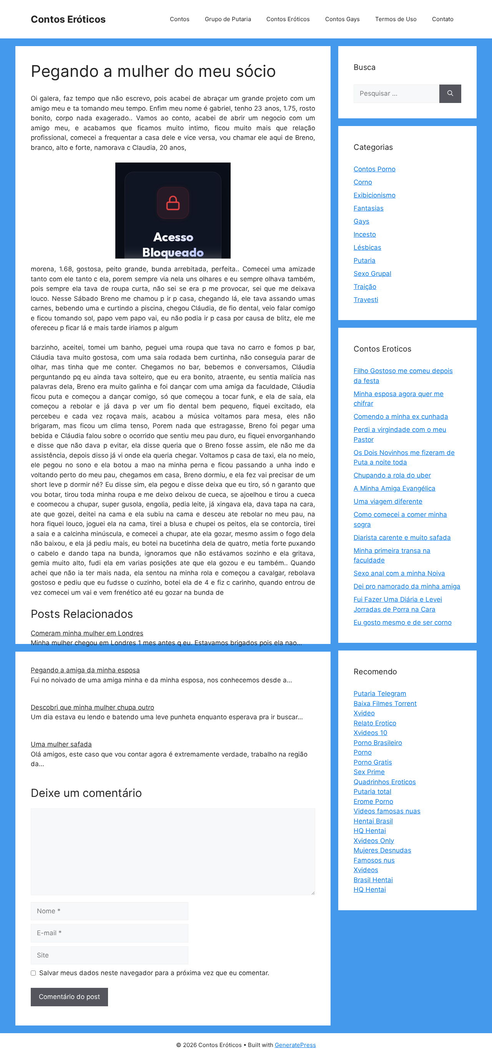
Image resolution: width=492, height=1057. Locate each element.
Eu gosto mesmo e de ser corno (403, 622)
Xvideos (366, 870)
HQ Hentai (370, 831)
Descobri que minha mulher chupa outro (92, 707)
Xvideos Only (374, 841)
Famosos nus (374, 860)
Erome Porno (373, 801)
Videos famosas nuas (387, 811)
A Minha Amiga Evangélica (394, 488)
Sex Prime (369, 772)
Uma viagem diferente (388, 501)
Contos (179, 19)
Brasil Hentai (373, 880)
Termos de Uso (396, 19)
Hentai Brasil (373, 821)
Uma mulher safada (61, 744)
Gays (361, 221)
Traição (365, 286)
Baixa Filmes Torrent (385, 703)
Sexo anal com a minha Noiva (399, 573)
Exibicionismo (375, 195)
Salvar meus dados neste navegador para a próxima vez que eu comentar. (154, 973)
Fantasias (369, 208)
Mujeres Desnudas (382, 850)
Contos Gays (342, 19)
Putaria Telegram (380, 693)
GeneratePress (295, 1045)
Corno (363, 182)
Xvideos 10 (370, 733)
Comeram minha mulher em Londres (87, 633)
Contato (443, 19)
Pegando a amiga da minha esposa (85, 670)
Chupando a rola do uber (392, 475)
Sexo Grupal (372, 273)
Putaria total (372, 791)
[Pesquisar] (450, 94)
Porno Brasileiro (378, 743)
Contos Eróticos (68, 19)
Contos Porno (375, 169)
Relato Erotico (375, 723)
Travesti (366, 300)
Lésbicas (367, 247)
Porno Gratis (373, 762)
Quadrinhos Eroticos (385, 782)
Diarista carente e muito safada (402, 537)
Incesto (365, 234)
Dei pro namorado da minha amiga (407, 586)
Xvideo (364, 713)
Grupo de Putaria (228, 19)
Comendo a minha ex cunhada (401, 416)
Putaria (365, 260)
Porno (363, 752)
